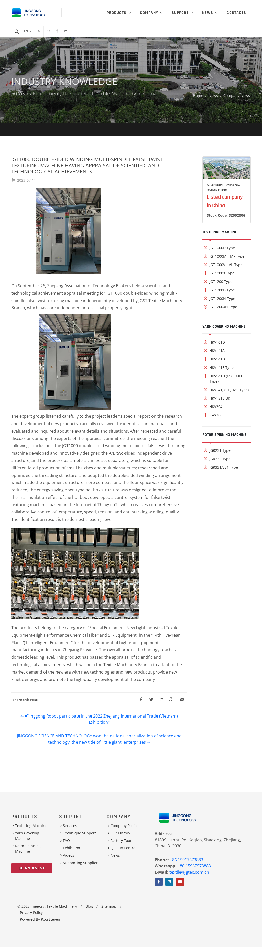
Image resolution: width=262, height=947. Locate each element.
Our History (120, 833)
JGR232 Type (220, 458)
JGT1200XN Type (223, 306)
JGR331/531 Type (223, 467)
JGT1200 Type (220, 281)
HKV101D (217, 342)
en (26, 31)
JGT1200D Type (222, 290)
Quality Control (123, 847)
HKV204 (215, 406)
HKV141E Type (221, 367)
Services (70, 825)
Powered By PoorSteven (40, 919)
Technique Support (79, 833)
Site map (108, 906)
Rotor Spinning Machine (224, 434)
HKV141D (217, 359)
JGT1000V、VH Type (226, 264)
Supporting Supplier (80, 862)
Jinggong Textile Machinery (54, 906)
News (213, 95)
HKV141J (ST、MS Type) (229, 389)
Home (198, 95)
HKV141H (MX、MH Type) (225, 378)
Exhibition (71, 847)
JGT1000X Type (221, 273)
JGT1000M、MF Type (226, 256)
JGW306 (215, 415)
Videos (68, 855)
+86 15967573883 (186, 860)
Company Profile (124, 825)
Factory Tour (121, 840)
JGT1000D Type (222, 247)
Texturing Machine (219, 232)
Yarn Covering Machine (223, 326)
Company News (236, 95)
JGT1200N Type (222, 298)
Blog (89, 906)
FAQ (66, 840)
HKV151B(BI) (219, 398)
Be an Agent (31, 868)
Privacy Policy (31, 912)
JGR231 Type (220, 450)
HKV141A (217, 350)
